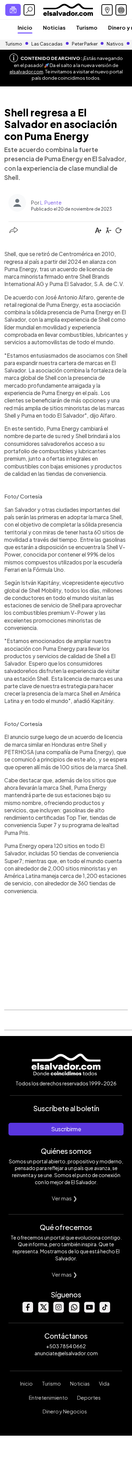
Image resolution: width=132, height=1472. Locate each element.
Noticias (54, 27)
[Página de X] (43, 1310)
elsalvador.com (26, 71)
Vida (104, 1383)
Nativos (115, 44)
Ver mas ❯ (64, 1198)
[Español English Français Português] (121, 10)
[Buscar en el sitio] (29, 10)
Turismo (87, 27)
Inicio (25, 27)
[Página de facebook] (27, 1310)
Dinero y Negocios (65, 1411)
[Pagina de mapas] (107, 10)
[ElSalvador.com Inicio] (68, 9)
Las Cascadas (47, 44)
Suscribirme (66, 1129)
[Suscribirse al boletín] (13, 10)
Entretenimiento (48, 1397)
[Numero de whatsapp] (74, 1310)
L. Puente (51, 202)
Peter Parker (85, 44)
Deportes (89, 1397)
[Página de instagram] (58, 1310)
